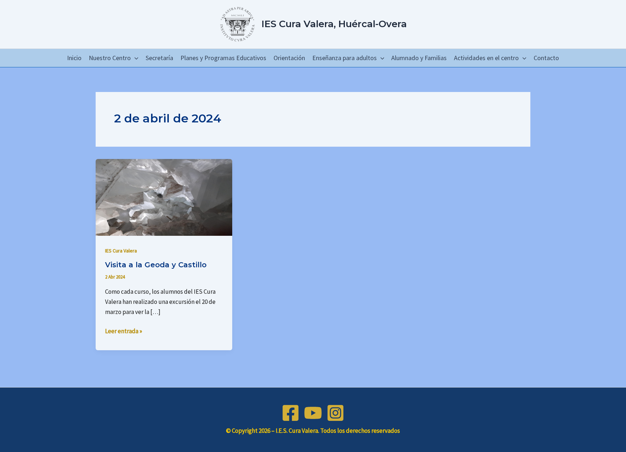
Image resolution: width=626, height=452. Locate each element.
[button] (134, 58)
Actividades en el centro (486, 58)
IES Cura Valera (121, 250)
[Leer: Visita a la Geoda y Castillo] (164, 197)
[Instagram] (335, 413)
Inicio (74, 58)
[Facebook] (290, 413)
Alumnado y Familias (419, 58)
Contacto (546, 58)
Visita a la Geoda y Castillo (155, 264)
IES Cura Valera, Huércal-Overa (334, 24)
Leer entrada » (123, 330)
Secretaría (159, 58)
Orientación (289, 58)
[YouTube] (313, 413)
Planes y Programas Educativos (223, 58)
